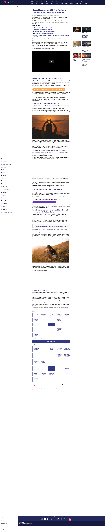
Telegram (5, 209)
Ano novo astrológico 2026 (44, 320)
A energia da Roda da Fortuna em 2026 (43, 29)
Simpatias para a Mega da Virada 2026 (59, 329)
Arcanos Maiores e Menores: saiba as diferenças (43, 368)
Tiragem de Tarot (44, 374)
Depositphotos (29, 523)
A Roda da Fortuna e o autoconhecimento (44, 33)
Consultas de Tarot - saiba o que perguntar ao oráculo (35, 380)
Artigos (33, 7)
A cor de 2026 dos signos (35, 330)
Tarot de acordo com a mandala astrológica (67, 355)
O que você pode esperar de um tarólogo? (43, 355)
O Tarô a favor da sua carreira (67, 349)
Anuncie (2, 520)
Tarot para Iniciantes (59, 368)
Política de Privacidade (5, 526)
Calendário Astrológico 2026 (51, 320)
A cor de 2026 (35, 314)
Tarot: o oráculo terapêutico (36, 349)
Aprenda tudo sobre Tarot (51, 374)
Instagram (5, 203)
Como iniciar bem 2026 (67, 324)
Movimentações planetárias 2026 (36, 324)
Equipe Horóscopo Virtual (38, 15)
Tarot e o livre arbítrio (36, 362)
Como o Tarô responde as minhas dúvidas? (36, 355)
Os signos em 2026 (43, 324)
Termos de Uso (4, 523)
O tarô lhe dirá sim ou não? (59, 349)
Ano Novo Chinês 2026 (36, 320)
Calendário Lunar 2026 (59, 320)
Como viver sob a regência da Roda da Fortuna (45, 31)
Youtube (4, 200)
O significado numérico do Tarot (67, 362)
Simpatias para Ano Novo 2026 (51, 330)
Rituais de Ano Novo (43, 315)
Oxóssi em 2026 (67, 315)
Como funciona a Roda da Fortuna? (59, 362)
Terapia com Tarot (51, 355)
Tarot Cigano (67, 368)
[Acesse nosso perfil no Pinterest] (65, 519)
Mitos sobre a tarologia (43, 362)
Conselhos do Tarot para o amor (59, 374)
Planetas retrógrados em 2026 (67, 320)
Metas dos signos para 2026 (36, 335)
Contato (2, 517)
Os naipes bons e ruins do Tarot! (59, 355)
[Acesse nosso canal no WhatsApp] (48, 519)
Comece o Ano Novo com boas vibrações (51, 314)
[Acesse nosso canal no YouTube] (45, 519)
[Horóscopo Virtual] (8, 2)
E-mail (4, 206)
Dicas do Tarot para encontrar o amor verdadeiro (35, 368)
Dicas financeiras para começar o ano (43, 330)
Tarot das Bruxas (35, 374)
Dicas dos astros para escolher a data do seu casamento (51, 362)
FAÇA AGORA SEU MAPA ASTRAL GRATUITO (44, 202)
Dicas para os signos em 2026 (59, 324)
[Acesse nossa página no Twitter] (58, 519)
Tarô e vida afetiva (51, 349)
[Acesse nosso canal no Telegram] (51, 519)
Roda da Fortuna (48, 20)
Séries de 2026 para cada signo (67, 330)
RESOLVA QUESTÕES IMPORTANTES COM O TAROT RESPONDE (49, 89)
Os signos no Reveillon (59, 315)
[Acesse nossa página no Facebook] (61, 519)
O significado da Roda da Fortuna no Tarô (44, 27)
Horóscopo (38, 7)
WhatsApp (5, 197)
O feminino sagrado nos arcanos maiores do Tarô (44, 349)
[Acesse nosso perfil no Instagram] (42, 519)
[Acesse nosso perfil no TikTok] (55, 519)
